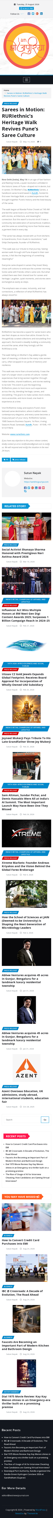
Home (6, 90)
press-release (20, 459)
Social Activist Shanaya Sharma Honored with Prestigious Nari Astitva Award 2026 (23, 553)
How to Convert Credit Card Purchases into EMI (20, 1241)
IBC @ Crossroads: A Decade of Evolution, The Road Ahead (22, 1292)
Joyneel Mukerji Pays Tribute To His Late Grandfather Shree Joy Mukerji (26, 739)
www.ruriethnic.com (20, 434)
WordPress (40, 1510)
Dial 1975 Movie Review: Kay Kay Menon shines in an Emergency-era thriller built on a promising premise (27, 1167)
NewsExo (19, 1513)
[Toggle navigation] (26, 79)
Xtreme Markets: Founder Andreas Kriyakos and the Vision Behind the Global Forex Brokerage (26, 866)
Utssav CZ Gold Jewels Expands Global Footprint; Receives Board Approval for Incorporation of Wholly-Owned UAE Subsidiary (24, 679)
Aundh (35, 193)
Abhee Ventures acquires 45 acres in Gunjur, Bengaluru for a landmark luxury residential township (25, 980)
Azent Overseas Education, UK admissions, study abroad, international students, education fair (25, 1096)
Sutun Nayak (12, 141)
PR (7, 459)
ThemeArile (32, 1513)
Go (45, 1119)
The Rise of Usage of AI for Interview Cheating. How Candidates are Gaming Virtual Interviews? (27, 1177)
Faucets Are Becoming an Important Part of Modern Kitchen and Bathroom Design (25, 1345)
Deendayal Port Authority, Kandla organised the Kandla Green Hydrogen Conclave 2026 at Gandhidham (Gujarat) (27, 1474)
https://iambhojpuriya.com (36, 481)
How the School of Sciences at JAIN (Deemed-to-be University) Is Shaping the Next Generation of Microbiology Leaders (25, 922)
